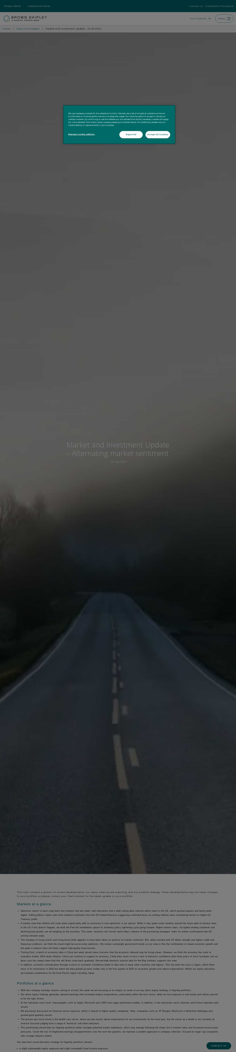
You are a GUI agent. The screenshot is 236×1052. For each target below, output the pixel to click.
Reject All (131, 134)
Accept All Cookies (157, 134)
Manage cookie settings (81, 134)
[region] (119, 124)
